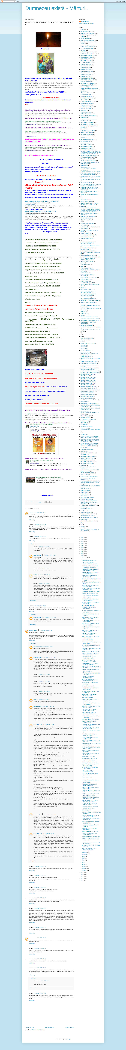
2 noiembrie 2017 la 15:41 (50, 555)
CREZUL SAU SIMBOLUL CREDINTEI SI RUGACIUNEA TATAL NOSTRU (90, 390)
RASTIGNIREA (84, 454)
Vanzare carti (84, 87)
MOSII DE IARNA (85, 228)
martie (83, 866)
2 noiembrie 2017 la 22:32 (40, 938)
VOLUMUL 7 (83, 510)
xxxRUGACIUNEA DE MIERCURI (88, 160)
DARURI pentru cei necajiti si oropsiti (89, 403)
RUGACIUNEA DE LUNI (86, 144)
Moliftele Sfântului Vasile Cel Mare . (89, 155)
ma (81, 221)
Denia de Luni (84, 225)
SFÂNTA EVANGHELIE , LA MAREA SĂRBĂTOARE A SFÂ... (90, 573)
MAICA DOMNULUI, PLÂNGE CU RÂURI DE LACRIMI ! (89, 785)
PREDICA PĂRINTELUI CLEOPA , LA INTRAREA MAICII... (90, 654)
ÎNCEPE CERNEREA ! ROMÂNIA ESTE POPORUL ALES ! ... (91, 589)
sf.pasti (82, 528)
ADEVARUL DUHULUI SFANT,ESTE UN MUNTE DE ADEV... (91, 707)
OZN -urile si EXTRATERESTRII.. (88, 53)
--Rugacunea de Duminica (87, 92)
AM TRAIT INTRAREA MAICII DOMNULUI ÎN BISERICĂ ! (89, 661)
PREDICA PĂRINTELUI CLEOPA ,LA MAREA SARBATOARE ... (90, 570)
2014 (82, 876)
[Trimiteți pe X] (48, 502)
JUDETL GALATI (84, 313)
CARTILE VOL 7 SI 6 (85, 297)
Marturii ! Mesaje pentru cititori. (88, 35)
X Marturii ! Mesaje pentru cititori (88, 101)
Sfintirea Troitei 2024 (85, 490)
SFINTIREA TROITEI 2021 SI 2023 (89, 476)
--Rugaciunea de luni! (86, 69)
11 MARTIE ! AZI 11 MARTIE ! (88, 756)
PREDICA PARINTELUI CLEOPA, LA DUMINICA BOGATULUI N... (90, 816)
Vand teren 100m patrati (86, 512)
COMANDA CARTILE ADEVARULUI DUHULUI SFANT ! (89, 248)
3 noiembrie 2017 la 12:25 (47, 706)
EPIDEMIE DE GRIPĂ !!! (87, 640)
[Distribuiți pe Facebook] (49, 502)
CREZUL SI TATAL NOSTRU (87, 393)
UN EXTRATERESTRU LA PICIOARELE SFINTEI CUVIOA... (91, 611)
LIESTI (82, 315)
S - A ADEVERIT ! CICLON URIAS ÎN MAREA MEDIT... (90, 688)
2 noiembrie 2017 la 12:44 (44, 546)
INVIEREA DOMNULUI (86, 417)
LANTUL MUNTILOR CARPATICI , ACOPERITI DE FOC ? (90, 710)
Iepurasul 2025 (84, 117)
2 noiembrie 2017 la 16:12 (40, 898)
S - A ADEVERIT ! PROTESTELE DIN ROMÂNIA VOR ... (90, 596)
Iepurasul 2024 (84, 165)
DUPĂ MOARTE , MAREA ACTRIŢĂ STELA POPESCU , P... (90, 618)
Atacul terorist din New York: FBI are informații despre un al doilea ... (48, 110)
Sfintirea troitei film (85, 492)
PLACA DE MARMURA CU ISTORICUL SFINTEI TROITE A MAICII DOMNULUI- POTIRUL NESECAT (90, 440)
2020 (82, 549)
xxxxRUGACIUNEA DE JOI (87, 338)
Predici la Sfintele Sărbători (87, 48)
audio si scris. (84, 519)
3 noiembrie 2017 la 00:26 (40, 959)
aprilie (83, 864)
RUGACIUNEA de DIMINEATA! (88, 461)
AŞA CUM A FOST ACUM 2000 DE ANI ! (90, 363)
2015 (82, 874)
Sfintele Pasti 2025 (85, 488)
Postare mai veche (69, 1027)
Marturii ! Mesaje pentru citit (87, 45)
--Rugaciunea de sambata (87, 66)
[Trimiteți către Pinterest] (51, 502)
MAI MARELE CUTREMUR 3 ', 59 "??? (91, 651)
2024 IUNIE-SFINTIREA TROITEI (88, 174)
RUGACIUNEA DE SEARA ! (87, 460)
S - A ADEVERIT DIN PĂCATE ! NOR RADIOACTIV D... (90, 754)
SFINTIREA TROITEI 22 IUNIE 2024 (89, 277)
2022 (82, 545)
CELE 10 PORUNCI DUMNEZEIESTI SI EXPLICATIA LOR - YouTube (48, 469)
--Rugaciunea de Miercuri (86, 73)
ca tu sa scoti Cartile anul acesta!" (88, 521)
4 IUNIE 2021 (84, 346)
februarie (84, 868)
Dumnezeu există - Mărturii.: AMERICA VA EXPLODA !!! (42, 201)
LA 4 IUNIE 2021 (84, 422)
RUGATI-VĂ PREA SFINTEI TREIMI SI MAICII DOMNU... (90, 781)
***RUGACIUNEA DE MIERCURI (88, 119)
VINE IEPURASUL (85, 281)
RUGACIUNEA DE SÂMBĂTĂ (87, 85)
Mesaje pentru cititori (37, 504)
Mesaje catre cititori (85, 38)
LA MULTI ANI (84, 424)
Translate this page (31, 136)
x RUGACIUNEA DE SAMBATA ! (88, 124)
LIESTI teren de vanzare (86, 426)
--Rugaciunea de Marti (86, 76)
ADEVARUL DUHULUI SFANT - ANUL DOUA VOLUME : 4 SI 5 (89, 354)
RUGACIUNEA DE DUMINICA (88, 80)
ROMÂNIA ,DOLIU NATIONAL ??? (90, 593)
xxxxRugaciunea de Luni (86, 236)
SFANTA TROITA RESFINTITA (87, 473)
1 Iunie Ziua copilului (85, 141)
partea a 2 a (83, 526)
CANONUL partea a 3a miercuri (88, 388)
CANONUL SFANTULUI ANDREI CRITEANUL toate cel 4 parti (88, 378)
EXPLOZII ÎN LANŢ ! (86, 810)
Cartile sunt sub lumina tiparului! (88, 255)
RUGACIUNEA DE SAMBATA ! (88, 83)
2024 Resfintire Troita (86, 199)
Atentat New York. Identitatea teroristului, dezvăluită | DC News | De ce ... (50, 118)
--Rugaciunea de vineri (86, 64)
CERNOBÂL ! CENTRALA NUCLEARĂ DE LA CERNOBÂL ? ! (91, 725)
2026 (82, 537)
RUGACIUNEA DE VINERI (87, 57)
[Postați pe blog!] (46, 502)
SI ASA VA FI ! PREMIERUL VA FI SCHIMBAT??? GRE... (89, 834)
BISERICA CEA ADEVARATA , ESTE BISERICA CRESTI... (90, 586)
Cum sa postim (84, 401)
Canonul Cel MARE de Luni (87, 396)
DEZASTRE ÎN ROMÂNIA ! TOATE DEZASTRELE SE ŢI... (90, 680)
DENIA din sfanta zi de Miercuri (88, 302)
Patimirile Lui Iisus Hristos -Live (88, 453)
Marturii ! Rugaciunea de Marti (88, 130)
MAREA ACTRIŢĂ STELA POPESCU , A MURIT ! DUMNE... (91, 637)
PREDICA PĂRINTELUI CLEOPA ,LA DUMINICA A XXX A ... (90, 600)
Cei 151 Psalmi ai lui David (87, 398)
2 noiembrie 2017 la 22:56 (40, 948)
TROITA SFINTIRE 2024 (86, 499)
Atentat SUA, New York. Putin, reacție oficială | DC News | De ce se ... (49, 128)
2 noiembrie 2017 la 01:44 (40, 512)
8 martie (82, 287)
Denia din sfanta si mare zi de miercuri (89, 226)
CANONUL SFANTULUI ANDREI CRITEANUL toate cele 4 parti (88, 381)
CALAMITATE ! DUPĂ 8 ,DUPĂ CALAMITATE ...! (89, 722)
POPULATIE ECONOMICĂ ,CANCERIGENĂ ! (88, 677)
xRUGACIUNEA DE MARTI (87, 132)
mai (83, 862)
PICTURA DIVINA (85, 273)
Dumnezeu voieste (85, 411)
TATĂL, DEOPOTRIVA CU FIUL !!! (89, 779)
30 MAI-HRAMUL (85, 99)
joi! (81, 522)
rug (81, 336)
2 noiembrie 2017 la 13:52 (40, 887)
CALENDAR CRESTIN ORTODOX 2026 (90, 372)
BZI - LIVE (83, 129)
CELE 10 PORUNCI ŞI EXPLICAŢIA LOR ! (90, 245)
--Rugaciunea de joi (85, 67)
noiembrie (84, 559)
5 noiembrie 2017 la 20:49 (47, 833)
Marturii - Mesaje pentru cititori (88, 46)
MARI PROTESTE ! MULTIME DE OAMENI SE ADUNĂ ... (89, 634)
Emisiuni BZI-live (84, 143)
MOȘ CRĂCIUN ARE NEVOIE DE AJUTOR (90, 429)
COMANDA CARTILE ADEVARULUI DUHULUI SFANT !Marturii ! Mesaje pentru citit (90, 252)
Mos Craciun (83, 110)
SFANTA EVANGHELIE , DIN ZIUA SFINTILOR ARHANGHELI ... (89, 801)
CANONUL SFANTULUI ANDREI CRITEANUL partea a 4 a (88, 292)
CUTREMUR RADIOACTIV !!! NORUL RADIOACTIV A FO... (90, 728)
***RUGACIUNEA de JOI (86, 62)
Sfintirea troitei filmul (85, 494)
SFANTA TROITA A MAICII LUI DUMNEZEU (90, 327)
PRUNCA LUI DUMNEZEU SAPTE (89, 317)
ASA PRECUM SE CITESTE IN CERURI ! (90, 358)
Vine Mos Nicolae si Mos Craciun (88, 514)
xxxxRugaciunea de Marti (86, 148)
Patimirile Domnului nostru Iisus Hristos (90, 318)
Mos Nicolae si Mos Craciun (87, 106)
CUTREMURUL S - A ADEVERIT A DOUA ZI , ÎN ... (90, 683)
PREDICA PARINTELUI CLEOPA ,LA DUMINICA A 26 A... (90, 670)
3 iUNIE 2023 (84, 345)
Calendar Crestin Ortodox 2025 (88, 394)
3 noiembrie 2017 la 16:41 (44, 583)
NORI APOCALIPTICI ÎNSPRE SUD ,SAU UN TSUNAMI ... (90, 631)
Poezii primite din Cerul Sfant (87, 98)
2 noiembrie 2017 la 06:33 (40, 536)
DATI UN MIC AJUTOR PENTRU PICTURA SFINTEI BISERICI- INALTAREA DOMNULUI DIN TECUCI (90, 258)
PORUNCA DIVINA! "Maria (87, 449)
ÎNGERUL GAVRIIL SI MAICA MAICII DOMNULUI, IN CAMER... (90, 794)
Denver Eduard (37, 646)
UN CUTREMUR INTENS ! (88, 686)
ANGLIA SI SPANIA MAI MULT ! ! (89, 762)
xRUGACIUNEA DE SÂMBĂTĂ (88, 157)
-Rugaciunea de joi (85, 340)
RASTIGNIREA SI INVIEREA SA (88, 456)
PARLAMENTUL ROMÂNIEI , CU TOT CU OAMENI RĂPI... (90, 624)
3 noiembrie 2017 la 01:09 (44, 574)
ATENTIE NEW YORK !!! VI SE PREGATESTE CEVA (40, 211)
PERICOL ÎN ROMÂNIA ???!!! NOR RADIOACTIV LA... (90, 738)
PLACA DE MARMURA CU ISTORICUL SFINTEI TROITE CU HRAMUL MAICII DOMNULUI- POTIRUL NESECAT (90, 445)
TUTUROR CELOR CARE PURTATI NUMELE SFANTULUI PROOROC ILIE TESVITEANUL (89, 502)
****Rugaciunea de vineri (86, 113)
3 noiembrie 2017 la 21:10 (50, 814)
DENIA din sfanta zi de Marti (87, 261)
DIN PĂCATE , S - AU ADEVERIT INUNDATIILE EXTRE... (89, 695)
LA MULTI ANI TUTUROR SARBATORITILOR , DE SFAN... (90, 563)
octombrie (84, 852)
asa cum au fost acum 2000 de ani (89, 517)
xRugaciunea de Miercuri (86, 96)
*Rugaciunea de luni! (85, 105)
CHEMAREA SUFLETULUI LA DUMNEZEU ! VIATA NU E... (89, 713)
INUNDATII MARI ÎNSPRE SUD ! (89, 560)
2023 (82, 543)
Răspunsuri (33, 544)
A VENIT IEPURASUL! (86, 350)
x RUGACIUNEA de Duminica (87, 139)
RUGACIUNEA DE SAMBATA (87, 122)
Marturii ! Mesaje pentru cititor (87, 40)
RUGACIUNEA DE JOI (86, 60)
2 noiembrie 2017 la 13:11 (40, 866)
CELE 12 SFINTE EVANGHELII (88, 298)
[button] (26, 113)
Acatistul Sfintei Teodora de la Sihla (89, 361)
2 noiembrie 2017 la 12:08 (46, 630)
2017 (82, 555)
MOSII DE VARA (84, 428)
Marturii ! (83, 36)
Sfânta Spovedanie (85, 495)
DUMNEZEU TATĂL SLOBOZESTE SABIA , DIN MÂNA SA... (90, 807)
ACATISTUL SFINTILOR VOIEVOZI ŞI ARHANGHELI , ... (90, 788)
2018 (82, 553)
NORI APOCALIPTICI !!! (87, 697)
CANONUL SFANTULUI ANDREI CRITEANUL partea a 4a (88, 295)
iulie (83, 858)
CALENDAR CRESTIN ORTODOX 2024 (90, 371)
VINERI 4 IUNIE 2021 (86, 508)
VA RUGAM (83, 507)
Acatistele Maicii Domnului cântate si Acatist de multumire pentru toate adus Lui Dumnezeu (90, 90)
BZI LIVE (83, 206)
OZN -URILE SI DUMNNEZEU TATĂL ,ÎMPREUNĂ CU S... (90, 764)
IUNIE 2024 (83, 311)
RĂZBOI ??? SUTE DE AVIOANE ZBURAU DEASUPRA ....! (89, 759)
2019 (82, 551)
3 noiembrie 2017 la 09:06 (44, 981)
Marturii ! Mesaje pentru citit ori (88, 52)
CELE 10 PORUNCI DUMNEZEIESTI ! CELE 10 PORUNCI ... (45, 458)
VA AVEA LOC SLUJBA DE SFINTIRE (89, 505)
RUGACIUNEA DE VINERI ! (87, 136)
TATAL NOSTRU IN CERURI (87, 497)
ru (81, 334)
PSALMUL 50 (84, 451)
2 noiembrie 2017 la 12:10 (50, 617)
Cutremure (83, 50)
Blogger (69, 1039)
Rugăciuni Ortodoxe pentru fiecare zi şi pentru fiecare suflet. (90, 470)
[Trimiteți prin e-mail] (45, 502)
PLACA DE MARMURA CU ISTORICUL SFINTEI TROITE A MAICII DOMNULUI (90, 437)
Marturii (31, 504)
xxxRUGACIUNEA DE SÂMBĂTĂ (88, 235)
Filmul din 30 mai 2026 (86, 415)
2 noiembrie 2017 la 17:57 (40, 927)
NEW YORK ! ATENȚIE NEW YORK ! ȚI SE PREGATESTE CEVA (48, 145)
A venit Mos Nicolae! (85, 352)
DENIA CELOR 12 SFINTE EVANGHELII (90, 300)
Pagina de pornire (49, 1027)
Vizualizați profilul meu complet (86, 23)
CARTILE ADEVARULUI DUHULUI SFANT (90, 176)
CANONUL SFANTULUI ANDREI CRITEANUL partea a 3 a (88, 243)
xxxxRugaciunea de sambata (87, 223)
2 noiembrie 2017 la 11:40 (40, 605)
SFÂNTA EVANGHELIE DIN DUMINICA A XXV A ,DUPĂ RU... (91, 744)
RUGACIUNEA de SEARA (87, 463)
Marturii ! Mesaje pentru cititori (88, 33)
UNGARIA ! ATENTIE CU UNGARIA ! (90, 719)
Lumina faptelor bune (86, 264)
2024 (82, 341)
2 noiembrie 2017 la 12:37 (47, 646)
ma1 (82, 524)
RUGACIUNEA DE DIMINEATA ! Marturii (90, 320)
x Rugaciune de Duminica (87, 159)
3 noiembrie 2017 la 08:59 (40, 993)
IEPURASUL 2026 (85, 120)
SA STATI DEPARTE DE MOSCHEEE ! (91, 592)
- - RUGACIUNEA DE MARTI (87, 282)
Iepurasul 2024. (84, 167)
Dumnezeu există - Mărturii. (56, 8)
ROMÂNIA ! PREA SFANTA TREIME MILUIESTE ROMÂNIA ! (90, 664)
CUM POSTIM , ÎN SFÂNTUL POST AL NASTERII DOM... (91, 703)
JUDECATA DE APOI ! (87, 777)
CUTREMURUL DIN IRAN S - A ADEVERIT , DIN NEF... (89, 735)
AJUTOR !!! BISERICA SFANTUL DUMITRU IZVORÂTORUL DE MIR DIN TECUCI (91, 185)
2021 (82, 547)
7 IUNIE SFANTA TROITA (86, 201)
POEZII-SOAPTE (84, 447)
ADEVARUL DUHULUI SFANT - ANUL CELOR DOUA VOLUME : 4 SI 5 (89, 204)
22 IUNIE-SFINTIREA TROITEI (88, 343)
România (83, 137)
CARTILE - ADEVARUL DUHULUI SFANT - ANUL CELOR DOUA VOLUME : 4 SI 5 (90, 172)
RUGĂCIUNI (83, 465)
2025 (82, 539)
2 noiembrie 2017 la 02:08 (40, 524)
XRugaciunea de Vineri (86, 220)
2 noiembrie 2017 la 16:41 (40, 908)
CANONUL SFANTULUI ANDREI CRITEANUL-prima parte (88, 384)
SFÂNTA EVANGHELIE (86, 279)
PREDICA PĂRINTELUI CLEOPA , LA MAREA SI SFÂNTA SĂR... (90, 798)
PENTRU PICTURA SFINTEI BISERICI (89, 194)
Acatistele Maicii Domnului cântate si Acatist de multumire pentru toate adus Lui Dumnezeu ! (90, 188)
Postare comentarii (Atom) (38, 1029)
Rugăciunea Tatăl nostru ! (86, 325)
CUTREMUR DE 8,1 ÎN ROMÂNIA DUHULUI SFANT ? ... (90, 768)
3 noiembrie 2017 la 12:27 (47, 724)
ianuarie (84, 870)
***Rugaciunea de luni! (86, 74)
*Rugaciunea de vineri (86, 81)
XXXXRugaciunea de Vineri (87, 515)
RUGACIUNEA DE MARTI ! (87, 78)
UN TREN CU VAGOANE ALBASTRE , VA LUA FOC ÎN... (91, 842)
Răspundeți (32, 520)
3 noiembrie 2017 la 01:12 (44, 699)
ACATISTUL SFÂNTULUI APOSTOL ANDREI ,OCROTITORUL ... (90, 566)
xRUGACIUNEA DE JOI (86, 233)
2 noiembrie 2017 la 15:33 (50, 657)
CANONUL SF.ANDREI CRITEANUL (89, 386)
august (83, 856)
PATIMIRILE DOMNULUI (86, 268)
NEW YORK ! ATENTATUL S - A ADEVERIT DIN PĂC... (89, 849)
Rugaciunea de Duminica (86, 182)
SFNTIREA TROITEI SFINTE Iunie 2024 (90, 481)
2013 (82, 878)
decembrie (84, 557)
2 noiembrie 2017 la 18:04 (44, 681)
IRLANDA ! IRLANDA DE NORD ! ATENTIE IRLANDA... (89, 804)
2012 (82, 880)
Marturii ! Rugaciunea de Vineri (88, 216)
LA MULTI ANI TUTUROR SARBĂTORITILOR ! (88, 771)
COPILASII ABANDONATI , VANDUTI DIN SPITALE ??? (90, 576)
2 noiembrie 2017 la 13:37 (40, 875)
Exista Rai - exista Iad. (86, 108)
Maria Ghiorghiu (34, 426)
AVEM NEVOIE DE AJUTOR (87, 289)
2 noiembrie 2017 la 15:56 (44, 674)
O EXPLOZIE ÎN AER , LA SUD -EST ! (90, 831)
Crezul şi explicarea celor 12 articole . (89, 400)
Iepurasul (83, 263)
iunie (83, 860)
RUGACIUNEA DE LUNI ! (86, 59)
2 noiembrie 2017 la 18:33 (44, 568)
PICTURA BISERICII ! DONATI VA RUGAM (90, 179)
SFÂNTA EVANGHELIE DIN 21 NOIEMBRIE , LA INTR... (89, 657)
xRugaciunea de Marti (86, 94)
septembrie (85, 854)
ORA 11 (82, 266)
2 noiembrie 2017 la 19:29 (44, 691)
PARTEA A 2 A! (84, 434)
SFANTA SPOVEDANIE (86, 218)
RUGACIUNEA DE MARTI (87, 71)
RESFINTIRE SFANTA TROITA (88, 458)
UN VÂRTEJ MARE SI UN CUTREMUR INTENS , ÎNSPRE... (91, 748)
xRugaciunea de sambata (87, 103)
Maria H (35, 574)
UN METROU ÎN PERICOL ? (88, 605)
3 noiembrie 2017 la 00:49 (40, 968)
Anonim (31, 512)
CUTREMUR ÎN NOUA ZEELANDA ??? (91, 836)
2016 (82, 872)
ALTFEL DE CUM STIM (86, 357)
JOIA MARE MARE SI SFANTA (88, 419)
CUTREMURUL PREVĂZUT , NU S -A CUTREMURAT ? (90, 621)
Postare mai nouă (30, 1027)
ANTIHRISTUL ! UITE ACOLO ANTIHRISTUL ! (88, 608)
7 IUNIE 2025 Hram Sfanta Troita (88, 115)
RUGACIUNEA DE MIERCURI (88, 55)
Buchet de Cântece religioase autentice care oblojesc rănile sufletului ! (90, 368)
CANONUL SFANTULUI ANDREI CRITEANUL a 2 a (88, 375)
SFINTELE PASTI (85, 474)
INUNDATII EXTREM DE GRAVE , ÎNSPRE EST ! (89, 829)
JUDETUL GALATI (85, 421)
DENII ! (82, 304)
